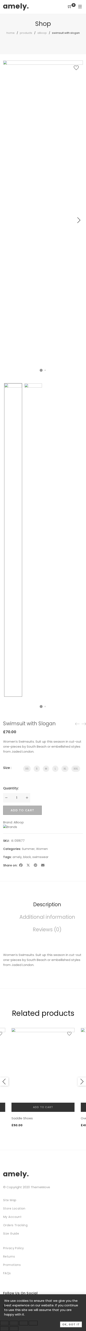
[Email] (42, 865)
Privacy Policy (13, 1248)
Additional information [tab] (47, 917)
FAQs (7, 1273)
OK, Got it (71, 1324)
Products (26, 33)
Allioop (42, 33)
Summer (28, 849)
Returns (9, 1256)
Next (79, 220)
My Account (12, 1217)
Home (10, 33)
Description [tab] (47, 904)
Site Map (9, 1200)
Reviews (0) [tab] (47, 929)
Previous (4, 1081)
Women (42, 849)
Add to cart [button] (43, 1107)
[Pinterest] (35, 865)
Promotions (12, 1265)
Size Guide (11, 1233)
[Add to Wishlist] (76, 68)
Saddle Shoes (22, 1118)
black (27, 857)
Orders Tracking (15, 1225)
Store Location (14, 1208)
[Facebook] (21, 865)
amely (17, 857)
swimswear (40, 857)
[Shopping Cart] (70, 6)
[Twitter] (28, 865)
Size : (7, 767)
